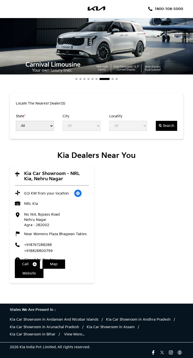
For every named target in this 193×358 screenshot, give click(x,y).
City (66, 116)
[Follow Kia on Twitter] (162, 352)
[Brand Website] (179, 352)
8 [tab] (113, 79)
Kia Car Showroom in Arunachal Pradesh (44, 327)
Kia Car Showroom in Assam (111, 327)
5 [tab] (92, 79)
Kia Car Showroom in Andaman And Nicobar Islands (54, 320)
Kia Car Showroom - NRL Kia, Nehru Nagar (52, 176)
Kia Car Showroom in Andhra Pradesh (138, 320)
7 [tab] (105, 79)
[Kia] (96, 9)
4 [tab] (88, 79)
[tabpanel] (96, 46)
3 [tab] (84, 79)
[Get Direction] (78, 193)
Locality (115, 116)
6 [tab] (96, 79)
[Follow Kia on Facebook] (153, 352)
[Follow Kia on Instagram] (170, 352)
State (20, 116)
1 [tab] (76, 79)
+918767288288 (38, 245)
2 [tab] (80, 79)
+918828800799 (38, 251)
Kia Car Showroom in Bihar (33, 334)
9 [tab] (117, 79)
